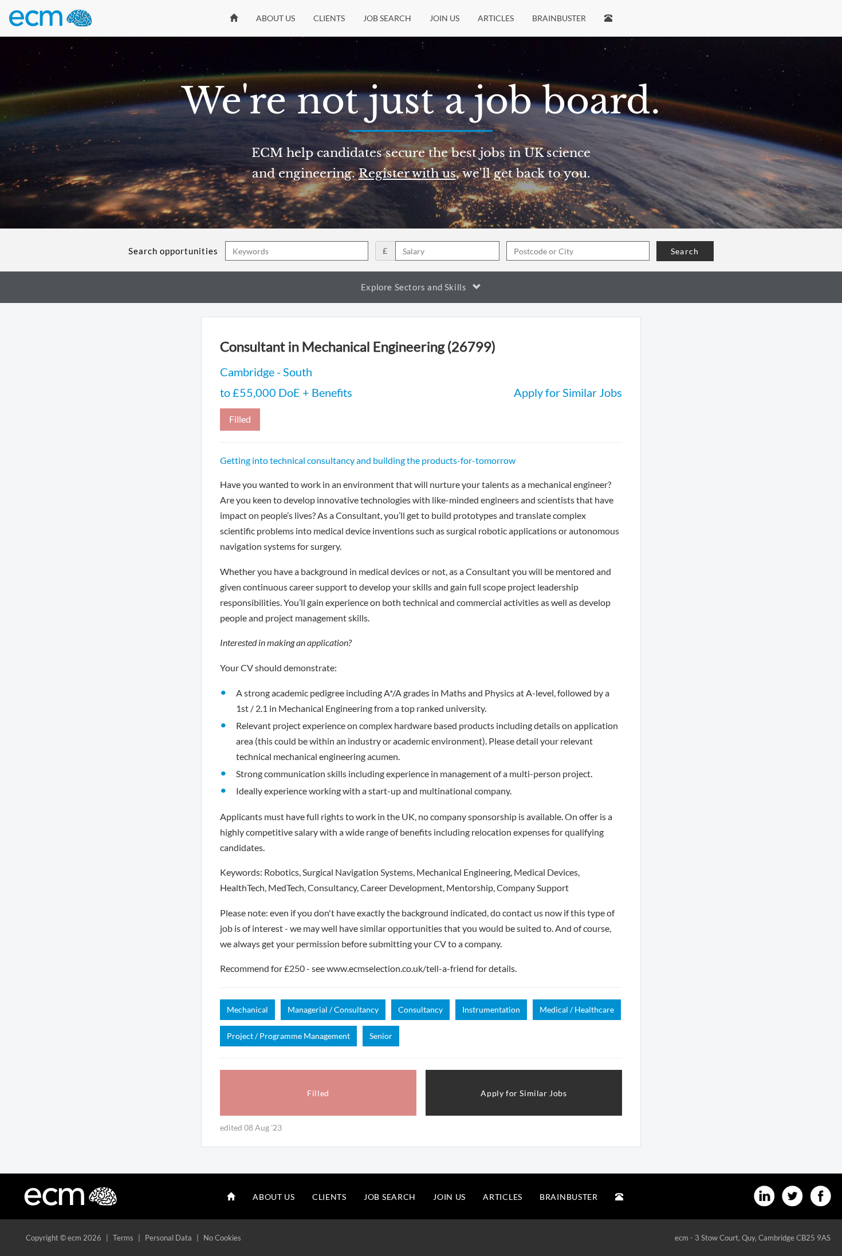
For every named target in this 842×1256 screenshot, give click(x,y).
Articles (496, 18)
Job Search (387, 18)
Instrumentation (491, 1009)
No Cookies (222, 1237)
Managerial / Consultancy (333, 1009)
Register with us (407, 173)
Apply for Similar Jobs (568, 392)
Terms (123, 1237)
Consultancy (420, 1009)
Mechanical (247, 1009)
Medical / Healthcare (577, 1009)
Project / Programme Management (288, 1036)
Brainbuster (559, 18)
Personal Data (168, 1237)
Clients (329, 18)
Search (685, 251)
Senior (380, 1036)
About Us (275, 18)
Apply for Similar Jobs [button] (523, 1093)
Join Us (444, 18)
